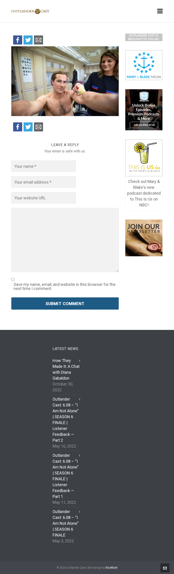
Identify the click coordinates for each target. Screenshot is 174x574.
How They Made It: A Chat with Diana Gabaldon (66, 369)
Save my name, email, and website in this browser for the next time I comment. (65, 286)
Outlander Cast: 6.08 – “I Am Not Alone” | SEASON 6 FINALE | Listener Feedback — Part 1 (66, 476)
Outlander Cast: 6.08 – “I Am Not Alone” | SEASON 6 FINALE (66, 523)
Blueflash (112, 567)
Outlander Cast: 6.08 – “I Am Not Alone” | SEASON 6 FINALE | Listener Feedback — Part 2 (66, 420)
